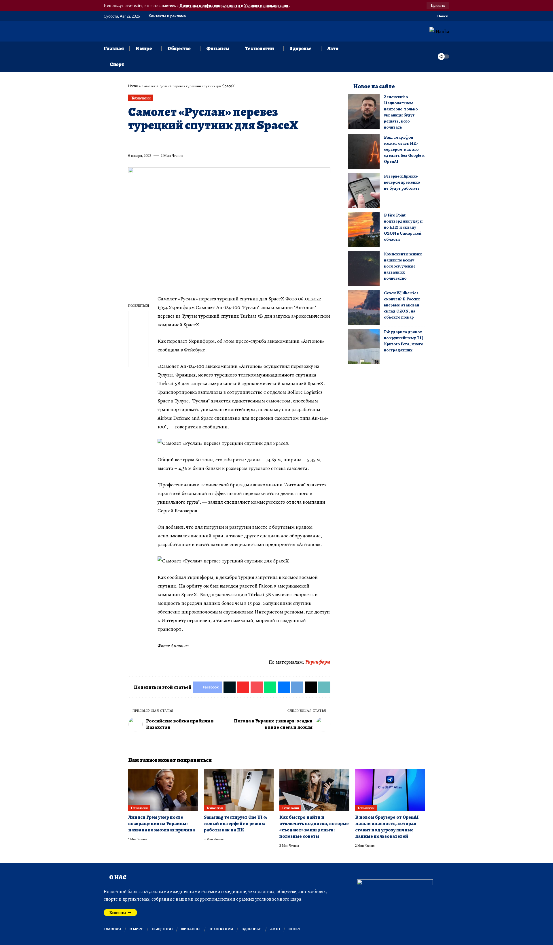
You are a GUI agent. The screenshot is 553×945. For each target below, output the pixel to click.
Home (133, 86)
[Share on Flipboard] (153, 142)
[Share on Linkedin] (185, 142)
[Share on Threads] (239, 142)
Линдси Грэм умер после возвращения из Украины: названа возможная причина (161, 823)
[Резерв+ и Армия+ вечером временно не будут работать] (364, 190)
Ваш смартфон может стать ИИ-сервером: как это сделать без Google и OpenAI (404, 149)
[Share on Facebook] (132, 142)
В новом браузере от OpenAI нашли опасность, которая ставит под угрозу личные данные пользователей (386, 826)
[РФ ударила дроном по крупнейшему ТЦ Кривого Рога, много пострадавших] (364, 346)
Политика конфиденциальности (210, 5)
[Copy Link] (249, 142)
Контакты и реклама (167, 16)
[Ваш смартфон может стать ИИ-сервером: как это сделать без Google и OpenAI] (364, 151)
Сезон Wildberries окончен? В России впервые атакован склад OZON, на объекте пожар (402, 305)
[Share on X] (143, 142)
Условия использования (266, 5)
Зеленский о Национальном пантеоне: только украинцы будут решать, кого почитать (401, 112)
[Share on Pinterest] (164, 142)
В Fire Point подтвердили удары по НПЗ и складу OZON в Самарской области (403, 227)
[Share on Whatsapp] (175, 142)
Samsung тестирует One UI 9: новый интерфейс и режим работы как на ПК (235, 823)
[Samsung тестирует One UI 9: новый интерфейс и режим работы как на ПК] (239, 790)
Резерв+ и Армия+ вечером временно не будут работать (402, 182)
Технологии (141, 97)
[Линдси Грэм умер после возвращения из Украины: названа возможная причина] (163, 790)
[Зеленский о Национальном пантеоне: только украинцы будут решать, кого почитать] (364, 111)
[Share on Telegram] (228, 142)
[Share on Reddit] (207, 142)
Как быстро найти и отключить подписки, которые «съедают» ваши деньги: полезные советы (314, 826)
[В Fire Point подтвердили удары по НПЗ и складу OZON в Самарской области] (364, 229)
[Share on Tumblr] (196, 142)
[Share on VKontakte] (217, 142)
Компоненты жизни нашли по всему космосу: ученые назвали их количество (403, 266)
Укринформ (317, 661)
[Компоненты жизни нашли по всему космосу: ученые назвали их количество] (364, 268)
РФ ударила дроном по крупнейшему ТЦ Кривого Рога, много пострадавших (403, 341)
